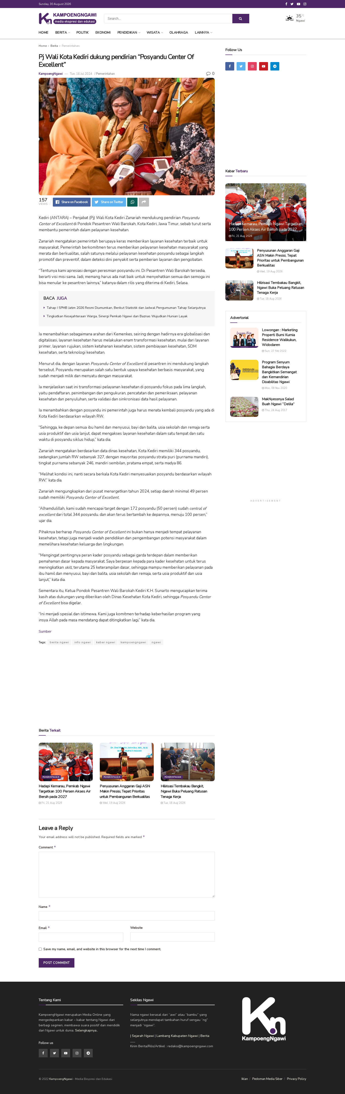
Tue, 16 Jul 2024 (81, 74)
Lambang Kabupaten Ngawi (177, 1036)
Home (43, 32)
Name (45, 906)
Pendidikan (127, 32)
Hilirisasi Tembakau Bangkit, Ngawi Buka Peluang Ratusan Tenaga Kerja (184, 791)
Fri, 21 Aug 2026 (51, 803)
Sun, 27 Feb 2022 (275, 351)
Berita (61, 32)
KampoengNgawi (51, 74)
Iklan (245, 1079)
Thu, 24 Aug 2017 (275, 410)
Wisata (153, 32)
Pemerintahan (71, 46)
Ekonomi (103, 32)
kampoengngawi (133, 642)
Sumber (45, 631)
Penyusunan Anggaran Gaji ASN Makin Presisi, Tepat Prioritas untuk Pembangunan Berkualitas (125, 791)
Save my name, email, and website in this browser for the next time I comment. (102, 949)
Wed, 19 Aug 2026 (113, 803)
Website (136, 927)
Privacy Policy (296, 1079)
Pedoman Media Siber (267, 1079)
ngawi (156, 642)
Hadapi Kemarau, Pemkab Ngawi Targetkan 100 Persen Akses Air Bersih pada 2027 (64, 791)
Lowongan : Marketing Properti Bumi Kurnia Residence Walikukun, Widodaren (280, 337)
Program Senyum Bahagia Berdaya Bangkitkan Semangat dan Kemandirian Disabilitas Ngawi (279, 372)
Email (44, 927)
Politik (82, 32)
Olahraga (178, 32)
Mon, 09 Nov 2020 (275, 388)
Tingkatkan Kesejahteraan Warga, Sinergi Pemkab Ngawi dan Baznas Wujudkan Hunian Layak (117, 316)
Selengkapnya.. (86, 1030)
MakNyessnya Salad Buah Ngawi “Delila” (278, 401)
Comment (47, 847)
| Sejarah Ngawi (142, 1036)
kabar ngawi (105, 642)
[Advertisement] (127, 686)
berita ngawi (59, 642)
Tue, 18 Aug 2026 (174, 803)
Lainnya (202, 32)
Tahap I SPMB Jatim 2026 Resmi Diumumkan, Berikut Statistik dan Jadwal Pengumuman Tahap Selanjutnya (126, 308)
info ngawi (82, 642)
